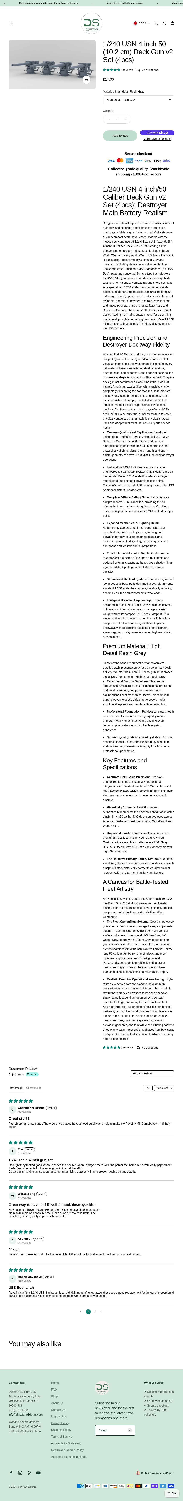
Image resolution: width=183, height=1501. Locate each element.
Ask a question (142, 1073)
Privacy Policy (60, 1423)
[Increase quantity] (126, 119)
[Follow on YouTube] (38, 1472)
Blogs (54, 1396)
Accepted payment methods (68, 1456)
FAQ (54, 1389)
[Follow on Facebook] (11, 1472)
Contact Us (58, 1409)
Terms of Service (61, 1436)
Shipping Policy (61, 1429)
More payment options (157, 138)
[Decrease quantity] (108, 119)
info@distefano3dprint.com (26, 1414)
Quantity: (108, 110)
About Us (57, 1403)
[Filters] (148, 1088)
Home (55, 1382)
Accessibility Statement (66, 1443)
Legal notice (59, 1416)
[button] (112, 69)
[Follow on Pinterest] (29, 1472)
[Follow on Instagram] (20, 1472)
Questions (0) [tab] (34, 1087)
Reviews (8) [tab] (16, 1087)
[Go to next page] (101, 1311)
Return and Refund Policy (67, 1450)
